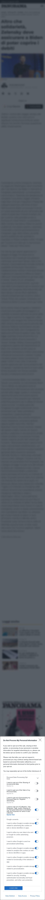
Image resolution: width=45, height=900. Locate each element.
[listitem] (22, 778)
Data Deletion (10, 896)
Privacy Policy (35, 896)
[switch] (36, 783)
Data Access (22, 896)
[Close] (41, 741)
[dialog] (22, 818)
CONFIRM (14, 888)
